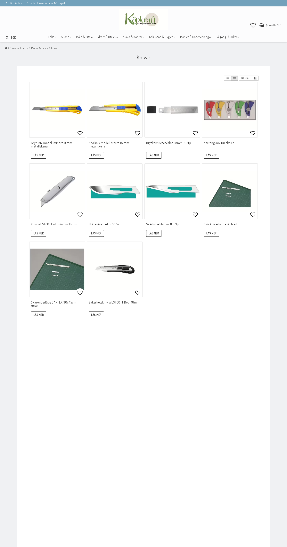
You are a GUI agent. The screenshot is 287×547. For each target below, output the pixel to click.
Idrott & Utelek (107, 37)
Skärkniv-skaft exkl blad (220, 224)
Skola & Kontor (132, 37)
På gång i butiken (227, 37)
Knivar (55, 48)
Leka (51, 37)
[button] (253, 25)
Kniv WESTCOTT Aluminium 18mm (54, 224)
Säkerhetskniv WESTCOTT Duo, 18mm (114, 302)
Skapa (65, 37)
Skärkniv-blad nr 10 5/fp (106, 224)
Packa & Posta (39, 48)
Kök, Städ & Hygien (161, 37)
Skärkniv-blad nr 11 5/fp (162, 224)
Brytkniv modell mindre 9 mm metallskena (51, 144)
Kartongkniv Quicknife (219, 143)
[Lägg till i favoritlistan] (57, 110)
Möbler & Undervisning (194, 37)
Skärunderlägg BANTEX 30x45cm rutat (53, 304)
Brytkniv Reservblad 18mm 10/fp (168, 143)
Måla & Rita (83, 37)
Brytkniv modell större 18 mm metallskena (109, 144)
